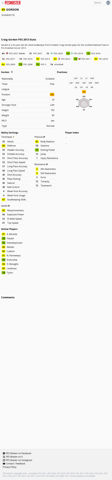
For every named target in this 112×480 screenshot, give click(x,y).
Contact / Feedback (15, 463)
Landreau (12, 268)
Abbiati (10, 247)
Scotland (6, 14)
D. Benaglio (12, 264)
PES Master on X (14, 456)
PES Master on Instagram (19, 460)
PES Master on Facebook (18, 453)
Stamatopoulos (14, 242)
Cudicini (11, 251)
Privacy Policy (9, 467)
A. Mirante (12, 234)
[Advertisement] (51, 27)
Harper (10, 238)
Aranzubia (12, 259)
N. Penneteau (14, 255)
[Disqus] (56, 338)
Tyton (10, 272)
